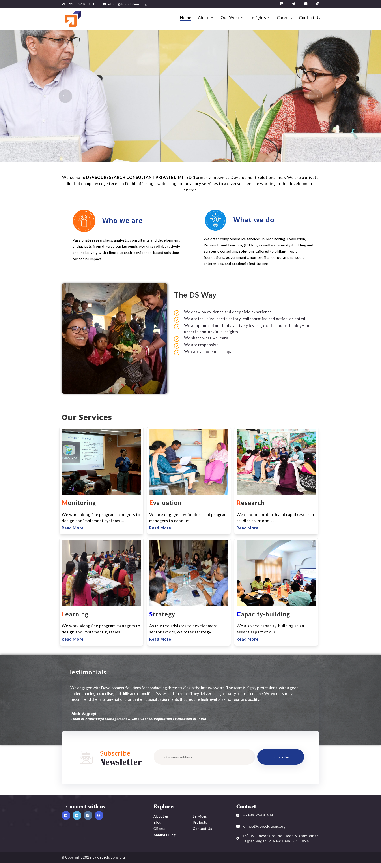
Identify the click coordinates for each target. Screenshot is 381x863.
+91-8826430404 (80, 4)
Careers (284, 17)
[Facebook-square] (88, 815)
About (204, 17)
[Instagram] (99, 815)
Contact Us (309, 17)
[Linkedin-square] (66, 815)
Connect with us (85, 806)
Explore (164, 806)
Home (185, 17)
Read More (73, 527)
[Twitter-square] (77, 815)
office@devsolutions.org (127, 4)
